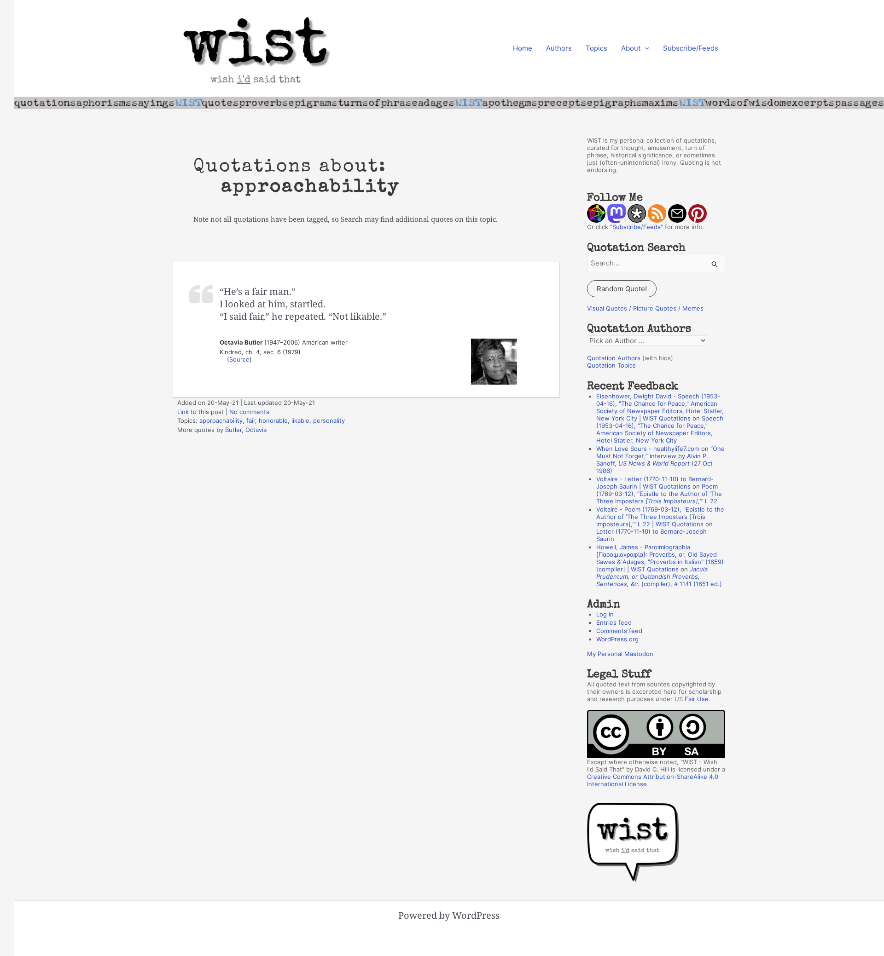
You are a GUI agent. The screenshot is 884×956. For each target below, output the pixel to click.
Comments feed (619, 630)
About (630, 48)
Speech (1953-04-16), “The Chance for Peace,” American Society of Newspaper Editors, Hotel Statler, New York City (659, 429)
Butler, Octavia (246, 429)
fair (250, 420)
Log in (605, 614)
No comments (249, 411)
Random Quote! (622, 288)
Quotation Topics (611, 365)
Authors (559, 48)
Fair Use (697, 699)
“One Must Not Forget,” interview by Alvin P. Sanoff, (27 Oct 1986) (660, 459)
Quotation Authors (613, 358)
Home (522, 48)
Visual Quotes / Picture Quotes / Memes (645, 308)
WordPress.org (617, 639)
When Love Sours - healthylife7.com (647, 448)
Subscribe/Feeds (690, 48)
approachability (221, 420)
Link (183, 411)
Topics (596, 48)
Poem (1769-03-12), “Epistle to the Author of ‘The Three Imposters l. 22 (659, 494)
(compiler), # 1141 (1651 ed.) (659, 576)
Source (239, 359)
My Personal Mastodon (620, 653)
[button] (644, 48)
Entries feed (614, 622)
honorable (273, 420)
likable (300, 420)
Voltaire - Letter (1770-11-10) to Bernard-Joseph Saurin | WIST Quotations (655, 482)
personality (329, 420)
